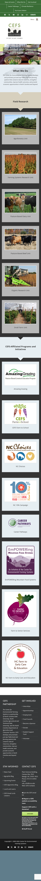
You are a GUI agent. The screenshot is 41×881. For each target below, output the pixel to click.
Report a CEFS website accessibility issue (29, 801)
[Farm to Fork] (20, 481)
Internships (26, 706)
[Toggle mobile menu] (37, 19)
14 (34, 60)
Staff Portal (27, 829)
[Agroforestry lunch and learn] (20, 115)
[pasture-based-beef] (20, 229)
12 (30, 60)
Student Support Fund (28, 733)
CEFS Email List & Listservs (9, 794)
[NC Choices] (20, 442)
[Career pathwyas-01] (20, 518)
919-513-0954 (31, 779)
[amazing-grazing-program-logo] (20, 365)
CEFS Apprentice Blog (11, 785)
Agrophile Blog (9, 776)
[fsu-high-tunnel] (20, 304)
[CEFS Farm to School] (20, 403)
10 (26, 60)
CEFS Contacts (30, 786)
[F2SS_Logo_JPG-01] (20, 592)
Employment (27, 715)
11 (28, 60)
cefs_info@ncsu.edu (28, 783)
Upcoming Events (9, 780)
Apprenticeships (28, 710)
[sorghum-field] (20, 153)
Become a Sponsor (29, 723)
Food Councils (27, 719)
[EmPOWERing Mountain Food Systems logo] (20, 544)
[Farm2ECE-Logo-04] (20, 644)
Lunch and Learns (10, 789)
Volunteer (26, 738)
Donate (25, 728)
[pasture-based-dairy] (20, 192)
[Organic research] (20, 266)
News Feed (7, 772)
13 (32, 60)
